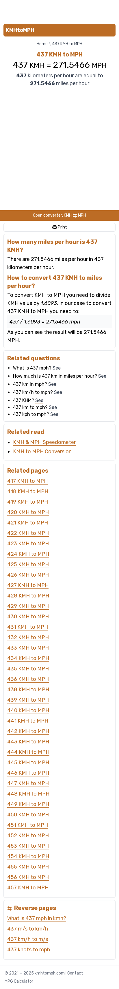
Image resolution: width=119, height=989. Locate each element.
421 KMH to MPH (27, 523)
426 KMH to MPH (28, 575)
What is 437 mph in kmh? (36, 918)
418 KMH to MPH (27, 491)
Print (62, 227)
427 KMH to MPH (28, 585)
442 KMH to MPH (28, 731)
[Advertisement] (59, 11)
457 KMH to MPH (28, 887)
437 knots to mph (28, 949)
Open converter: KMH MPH (59, 215)
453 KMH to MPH (28, 846)
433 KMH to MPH (28, 648)
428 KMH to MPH (28, 596)
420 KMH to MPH (28, 512)
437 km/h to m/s (27, 939)
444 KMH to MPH (28, 752)
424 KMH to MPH (28, 554)
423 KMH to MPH (28, 543)
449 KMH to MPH (28, 804)
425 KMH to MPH (28, 564)
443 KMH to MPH (28, 741)
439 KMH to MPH (28, 700)
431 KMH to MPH (27, 627)
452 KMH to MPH (28, 835)
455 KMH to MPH (28, 867)
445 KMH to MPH (28, 762)
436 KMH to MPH (28, 679)
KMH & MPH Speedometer (44, 442)
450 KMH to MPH (28, 814)
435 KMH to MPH (28, 669)
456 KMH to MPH (28, 877)
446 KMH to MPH (28, 773)
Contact (75, 973)
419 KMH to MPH (27, 502)
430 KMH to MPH (28, 616)
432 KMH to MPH (28, 637)
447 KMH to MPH (28, 783)
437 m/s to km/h (27, 929)
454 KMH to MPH (28, 856)
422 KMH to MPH (28, 533)
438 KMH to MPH (28, 689)
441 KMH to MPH (27, 721)
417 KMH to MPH (27, 481)
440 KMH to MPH (28, 710)
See (57, 368)
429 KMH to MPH (28, 606)
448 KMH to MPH (28, 794)
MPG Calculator (19, 981)
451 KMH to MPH (27, 825)
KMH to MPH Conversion (42, 451)
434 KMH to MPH (28, 658)
